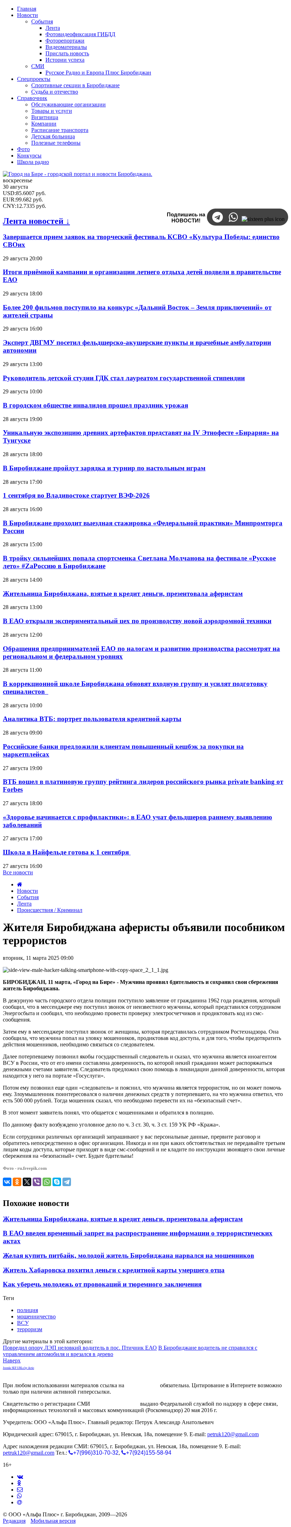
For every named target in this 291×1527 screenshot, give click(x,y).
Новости (27, 891)
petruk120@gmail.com (233, 1434)
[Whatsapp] (19, 1496)
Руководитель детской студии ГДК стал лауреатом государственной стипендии (124, 378)
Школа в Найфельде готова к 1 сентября (67, 852)
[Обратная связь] (20, 1490)
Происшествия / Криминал (49, 910)
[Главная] (19, 884)
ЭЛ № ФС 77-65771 (115, 1404)
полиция (27, 1310)
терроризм (29, 1329)
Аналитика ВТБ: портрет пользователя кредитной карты (92, 719)
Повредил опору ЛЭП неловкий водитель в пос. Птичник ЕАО (80, 1348)
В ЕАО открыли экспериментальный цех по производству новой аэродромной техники (137, 621)
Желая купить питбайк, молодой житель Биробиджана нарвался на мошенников (128, 1255)
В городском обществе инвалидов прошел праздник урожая (95, 405)
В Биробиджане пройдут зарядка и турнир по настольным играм (104, 468)
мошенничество (36, 1316)
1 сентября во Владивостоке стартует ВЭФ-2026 (76, 495)
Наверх (12, 1360)
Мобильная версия (53, 1521)
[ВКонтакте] (7, 1182)
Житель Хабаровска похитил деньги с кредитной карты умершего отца (114, 1270)
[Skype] (57, 1182)
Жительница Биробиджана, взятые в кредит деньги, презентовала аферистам (123, 593)
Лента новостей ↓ (36, 221)
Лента (24, 904)
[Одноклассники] (17, 1182)
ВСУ (23, 1323)
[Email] (19, 1502)
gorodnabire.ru (142, 1385)
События (28, 897)
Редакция (14, 1521)
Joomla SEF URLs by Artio (18, 1368)
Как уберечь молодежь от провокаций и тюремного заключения (102, 1284)
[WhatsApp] (47, 1182)
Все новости (18, 872)
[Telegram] (66, 1182)
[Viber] (37, 1182)
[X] (27, 1182)
